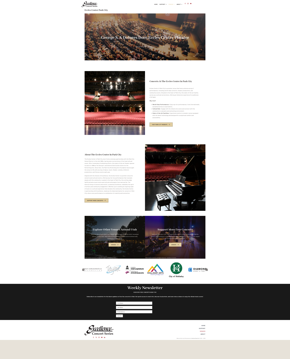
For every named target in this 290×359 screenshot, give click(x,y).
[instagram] (188, 3)
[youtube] (190, 3)
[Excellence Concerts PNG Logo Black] (90, 2)
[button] (83, 270)
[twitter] (96, 337)
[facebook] (185, 3)
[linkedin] (104, 337)
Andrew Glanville (195, 338)
